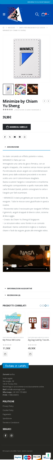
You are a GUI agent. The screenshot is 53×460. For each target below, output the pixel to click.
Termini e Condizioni (11, 422)
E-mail (15, 137)
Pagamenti (7, 414)
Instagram (11, 435)
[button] (5, 14)
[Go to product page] (14, 323)
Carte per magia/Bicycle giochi (13, 337)
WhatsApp (25, 137)
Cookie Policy (8, 410)
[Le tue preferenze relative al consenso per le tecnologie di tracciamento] (48, 455)
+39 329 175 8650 (19, 392)
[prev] (44, 101)
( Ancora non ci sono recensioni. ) (27, 110)
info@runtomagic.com (16, 389)
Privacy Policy (8, 406)
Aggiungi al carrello (18, 127)
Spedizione (7, 418)
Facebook (5, 137)
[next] (48, 101)
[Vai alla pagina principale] (3, 27)
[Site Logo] (14, 14)
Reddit (20, 137)
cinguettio (10, 137)
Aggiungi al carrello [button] (5, 354)
